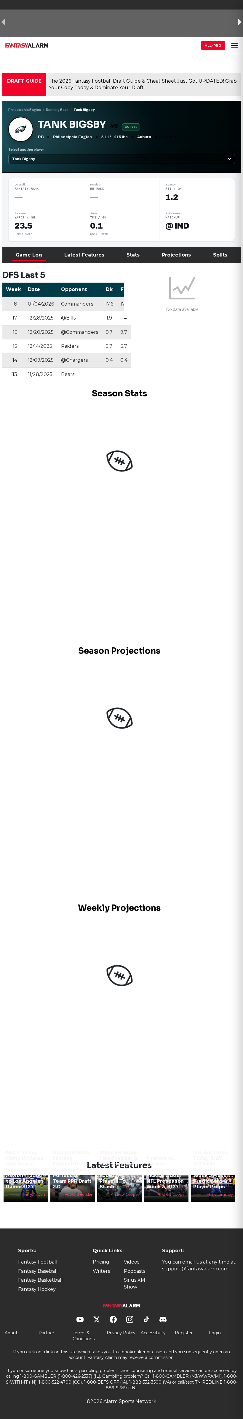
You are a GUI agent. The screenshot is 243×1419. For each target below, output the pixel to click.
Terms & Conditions (84, 1335)
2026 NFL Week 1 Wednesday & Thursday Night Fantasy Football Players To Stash (119, 1169)
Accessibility (153, 1332)
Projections (176, 255)
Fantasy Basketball (40, 1280)
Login (215, 1332)
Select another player (26, 149)
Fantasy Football (37, 1262)
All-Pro (213, 45)
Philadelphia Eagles (24, 109)
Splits (220, 255)
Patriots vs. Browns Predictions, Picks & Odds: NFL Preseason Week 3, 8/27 (165, 1172)
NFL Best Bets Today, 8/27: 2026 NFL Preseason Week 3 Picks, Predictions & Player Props (210, 1169)
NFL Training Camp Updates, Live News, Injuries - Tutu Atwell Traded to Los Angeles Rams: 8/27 (25, 1169)
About (11, 1332)
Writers (101, 1271)
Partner (46, 1332)
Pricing (101, 1262)
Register (184, 1332)
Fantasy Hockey (37, 1289)
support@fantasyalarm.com (195, 1269)
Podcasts (134, 1271)
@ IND (177, 226)
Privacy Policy (121, 1332)
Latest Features (84, 255)
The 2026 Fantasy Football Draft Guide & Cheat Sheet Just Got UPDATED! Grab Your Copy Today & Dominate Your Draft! (143, 84)
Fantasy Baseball (38, 1271)
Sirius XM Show (134, 1283)
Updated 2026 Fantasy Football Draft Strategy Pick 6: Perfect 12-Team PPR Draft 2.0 (72, 1169)
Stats (133, 255)
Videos (131, 1262)
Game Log (29, 255)
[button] (235, 45)
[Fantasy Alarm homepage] (27, 45)
